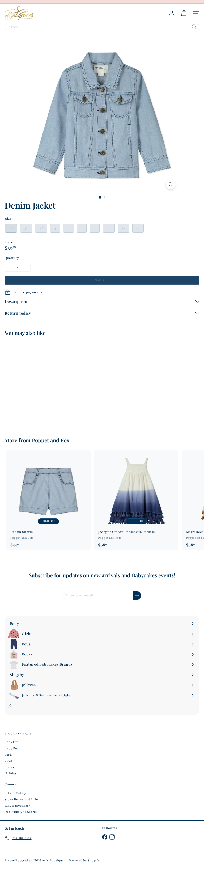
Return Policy (15, 793)
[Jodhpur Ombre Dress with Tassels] (136, 500)
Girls (8, 754)
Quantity (12, 258)
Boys (8, 761)
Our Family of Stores (21, 812)
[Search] (194, 27)
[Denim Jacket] (37, 383)
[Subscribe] (137, 595)
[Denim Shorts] (48, 500)
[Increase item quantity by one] (26, 267)
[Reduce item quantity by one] (9, 267)
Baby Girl (12, 742)
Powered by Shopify (84, 860)
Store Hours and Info (21, 799)
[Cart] (184, 13)
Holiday (10, 773)
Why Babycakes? (17, 805)
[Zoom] (171, 184)
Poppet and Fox (51, 440)
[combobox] (102, 27)
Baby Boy (12, 748)
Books (9, 767)
